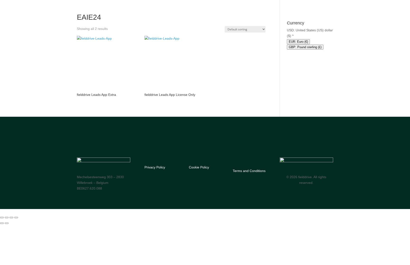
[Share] (11, 217)
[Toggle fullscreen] (7, 217)
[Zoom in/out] (2, 217)
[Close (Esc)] (16, 217)
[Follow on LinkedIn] (108, 145)
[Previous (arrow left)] (2, 223)
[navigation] (310, 39)
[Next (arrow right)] (7, 223)
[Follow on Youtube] (99, 145)
